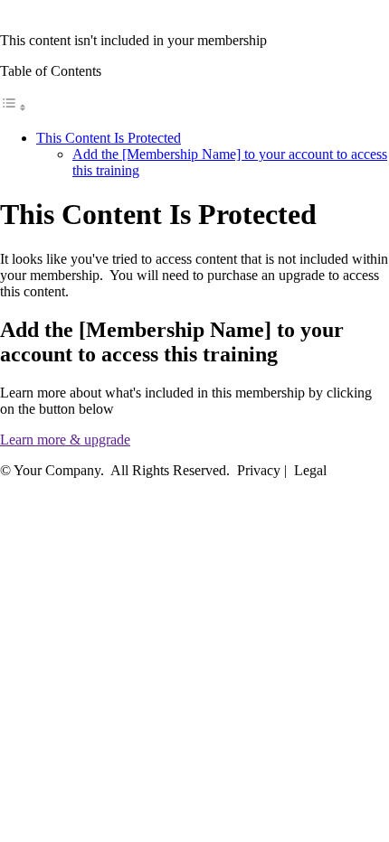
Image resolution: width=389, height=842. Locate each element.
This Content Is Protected (108, 137)
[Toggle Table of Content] (13, 107)
